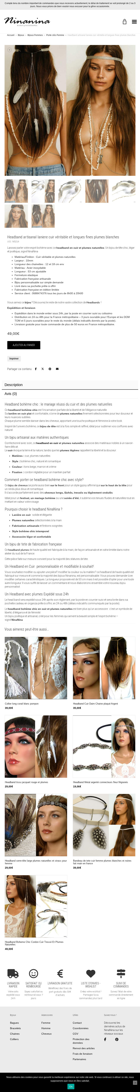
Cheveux (46, 1033)
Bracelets (15, 1028)
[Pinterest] (118, 1039)
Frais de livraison (82, 1053)
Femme (45, 1022)
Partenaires (79, 1059)
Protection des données (81, 1041)
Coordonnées (80, 1028)
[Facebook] (106, 1039)
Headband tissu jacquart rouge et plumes (26, 782)
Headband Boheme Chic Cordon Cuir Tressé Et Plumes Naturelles (34, 943)
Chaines (15, 1033)
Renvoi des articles (84, 1048)
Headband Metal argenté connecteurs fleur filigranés (100, 782)
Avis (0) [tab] (11, 394)
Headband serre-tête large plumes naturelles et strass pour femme (36, 862)
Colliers (14, 1039)
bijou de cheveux (18, 485)
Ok (71, 1086)
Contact (77, 1022)
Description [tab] (14, 385)
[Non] (135, 1083)
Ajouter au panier (24, 345)
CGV (75, 1033)
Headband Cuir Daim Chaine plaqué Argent (95, 703)
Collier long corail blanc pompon (21, 703)
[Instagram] (112, 1039)
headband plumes (18, 549)
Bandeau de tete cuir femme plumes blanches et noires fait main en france (102, 862)
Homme (45, 1028)
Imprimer (14, 358)
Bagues (14, 1022)
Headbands (93, 302)
